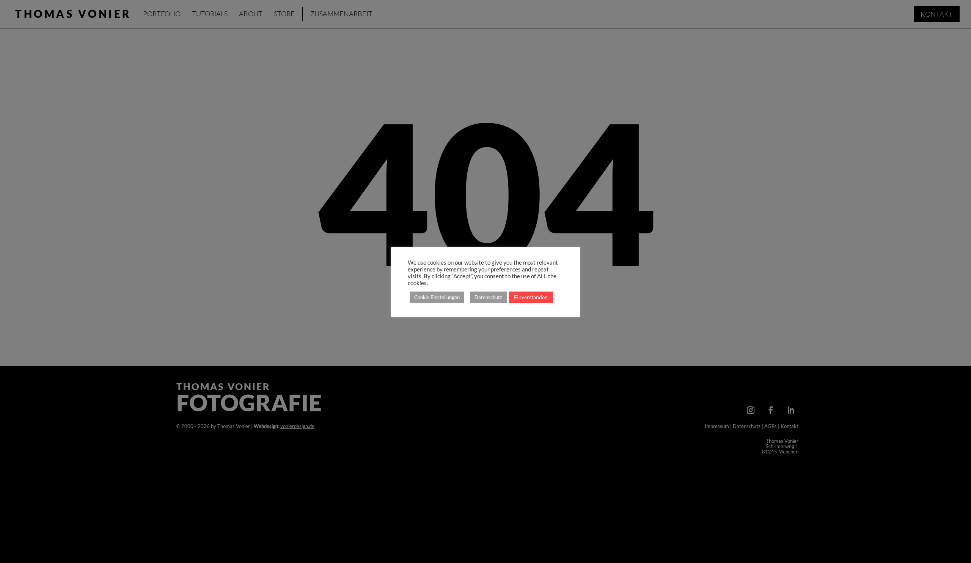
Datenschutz (488, 297)
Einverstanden (531, 297)
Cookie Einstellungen (437, 297)
